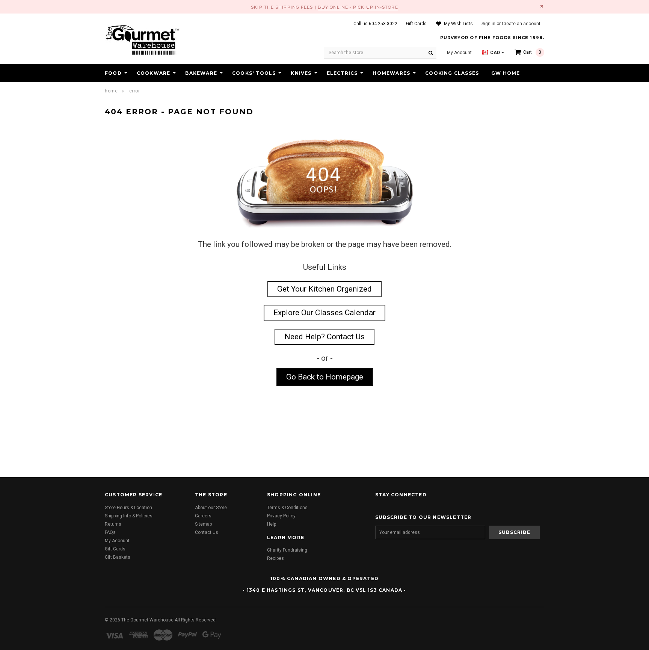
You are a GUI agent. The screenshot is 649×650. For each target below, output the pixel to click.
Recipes (275, 558)
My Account (117, 540)
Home (111, 91)
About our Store (211, 507)
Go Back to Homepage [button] (324, 376)
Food (113, 73)
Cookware (154, 73)
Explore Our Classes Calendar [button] (324, 312)
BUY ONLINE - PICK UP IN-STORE (358, 7)
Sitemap (203, 524)
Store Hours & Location (128, 507)
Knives (301, 73)
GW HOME (505, 73)
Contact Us (206, 532)
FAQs (110, 532)
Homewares (391, 73)
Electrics (342, 73)
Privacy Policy (281, 515)
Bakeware (201, 73)
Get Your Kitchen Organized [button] (324, 288)
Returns (113, 524)
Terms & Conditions (287, 507)
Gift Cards (115, 549)
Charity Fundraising (287, 550)
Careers (203, 515)
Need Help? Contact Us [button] (324, 336)
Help (271, 524)
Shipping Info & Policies (128, 515)
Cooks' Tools (254, 73)
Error (134, 91)
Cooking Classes (452, 73)
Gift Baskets (117, 557)
